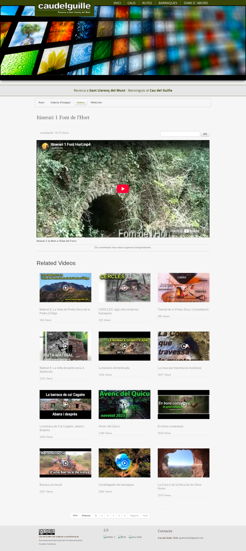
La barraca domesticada (114, 367)
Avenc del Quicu (109, 426)
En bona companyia (170, 426)
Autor (41, 102)
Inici (117, 3)
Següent (134, 515)
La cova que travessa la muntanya (179, 367)
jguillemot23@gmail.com (191, 538)
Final (145, 515)
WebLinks (96, 102)
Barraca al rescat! (51, 484)
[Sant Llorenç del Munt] (64, 7)
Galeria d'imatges (61, 102)
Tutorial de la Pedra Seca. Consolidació (183, 309)
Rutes (147, 3)
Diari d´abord (196, 3)
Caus (132, 3)
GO (205, 134)
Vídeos (81, 102)
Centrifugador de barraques (116, 484)
